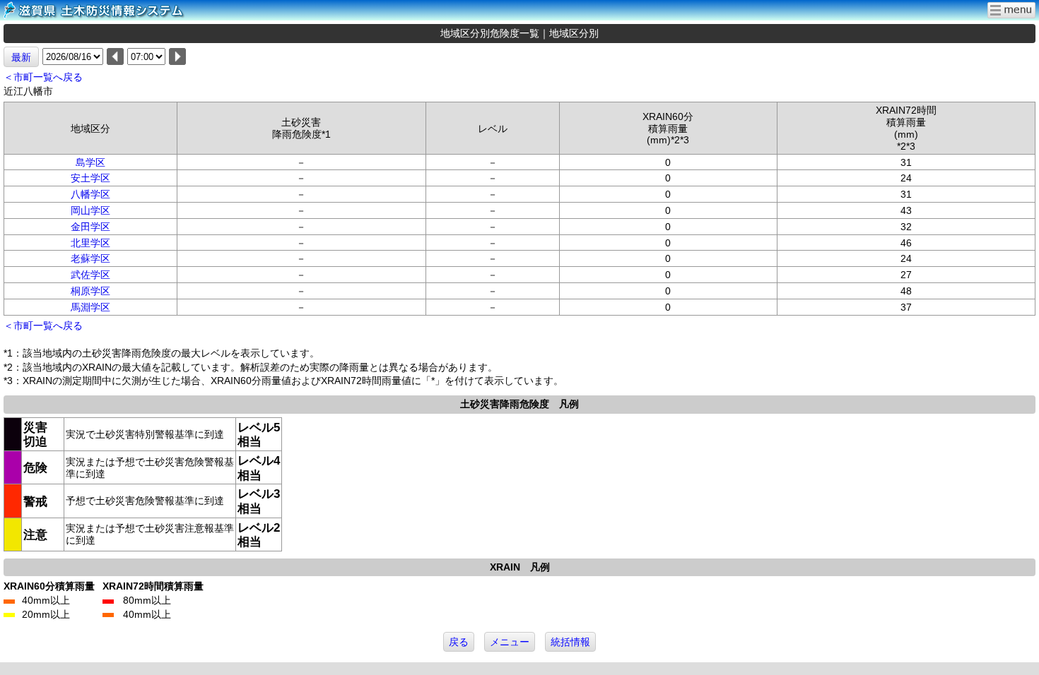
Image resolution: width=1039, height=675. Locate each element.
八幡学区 (90, 194)
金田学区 (90, 226)
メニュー (509, 641)
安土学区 (90, 178)
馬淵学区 (90, 307)
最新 (21, 57)
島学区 (90, 162)
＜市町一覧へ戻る (43, 77)
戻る (459, 641)
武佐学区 (90, 274)
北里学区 (90, 243)
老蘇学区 (90, 258)
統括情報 (570, 641)
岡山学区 (90, 210)
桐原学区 (90, 291)
